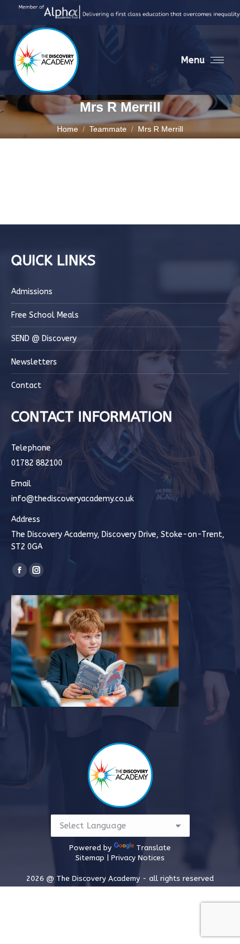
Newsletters (34, 362)
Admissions (31, 291)
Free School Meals (45, 315)
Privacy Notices (138, 858)
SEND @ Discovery (43, 338)
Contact (26, 385)
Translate (153, 848)
